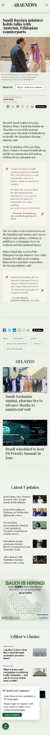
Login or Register (12, 715)
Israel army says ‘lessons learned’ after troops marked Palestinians (16, 499)
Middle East (8, 646)
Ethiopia (37, 344)
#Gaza (25, 195)
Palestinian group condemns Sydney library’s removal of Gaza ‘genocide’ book (16, 545)
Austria (34, 338)
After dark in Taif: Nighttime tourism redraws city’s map (13, 559)
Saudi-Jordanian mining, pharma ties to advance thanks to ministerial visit (24, 403)
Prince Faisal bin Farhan (17, 344)
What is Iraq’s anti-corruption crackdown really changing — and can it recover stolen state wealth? (15, 675)
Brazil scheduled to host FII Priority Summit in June (25, 453)
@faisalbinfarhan (23, 175)
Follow (42, 106)
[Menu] (3, 4)
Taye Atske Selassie (15, 349)
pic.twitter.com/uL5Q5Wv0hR (24, 208)
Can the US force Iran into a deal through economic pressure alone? (15, 654)
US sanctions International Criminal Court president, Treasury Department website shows (15, 528)
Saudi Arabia (18, 338)
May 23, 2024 (32, 300)
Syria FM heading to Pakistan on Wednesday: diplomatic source (16, 512)
